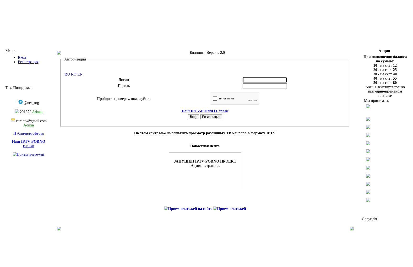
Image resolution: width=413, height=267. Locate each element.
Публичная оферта (28, 133)
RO (74, 74)
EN (80, 74)
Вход (22, 57)
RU (68, 74)
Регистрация (28, 62)
